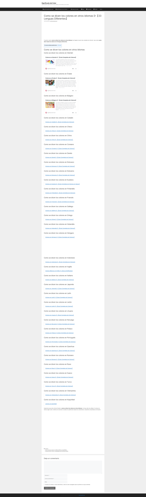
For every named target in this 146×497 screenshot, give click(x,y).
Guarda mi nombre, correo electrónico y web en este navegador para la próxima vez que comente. (67, 484)
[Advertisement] (73, 32)
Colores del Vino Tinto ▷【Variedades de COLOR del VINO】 (56, 451)
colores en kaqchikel (51, 403)
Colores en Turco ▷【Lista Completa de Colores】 (59, 386)
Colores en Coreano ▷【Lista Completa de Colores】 (60, 148)
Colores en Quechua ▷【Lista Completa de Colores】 (60, 350)
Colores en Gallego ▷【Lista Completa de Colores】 (59, 210)
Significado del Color (49, 3)
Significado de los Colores (61, 9)
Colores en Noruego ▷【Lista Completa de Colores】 (60, 324)
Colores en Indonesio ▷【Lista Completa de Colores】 (60, 262)
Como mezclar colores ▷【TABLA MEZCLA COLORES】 (56, 449)
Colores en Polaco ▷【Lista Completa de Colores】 (59, 333)
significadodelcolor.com (48, 9)
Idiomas (46, 448)
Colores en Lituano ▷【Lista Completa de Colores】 (59, 315)
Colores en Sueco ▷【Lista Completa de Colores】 (59, 377)
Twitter (95, 9)
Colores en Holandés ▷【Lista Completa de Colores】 (60, 228)
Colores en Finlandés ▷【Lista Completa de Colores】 (60, 193)
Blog (83, 9)
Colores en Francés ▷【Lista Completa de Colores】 (59, 201)
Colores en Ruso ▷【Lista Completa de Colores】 (59, 368)
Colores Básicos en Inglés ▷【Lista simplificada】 (59, 271)
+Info (101, 9)
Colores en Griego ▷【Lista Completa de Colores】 (59, 219)
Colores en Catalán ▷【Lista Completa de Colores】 (59, 122)
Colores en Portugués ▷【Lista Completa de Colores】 (60, 341)
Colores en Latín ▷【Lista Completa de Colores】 (59, 297)
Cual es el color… (75, 9)
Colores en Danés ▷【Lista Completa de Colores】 (59, 157)
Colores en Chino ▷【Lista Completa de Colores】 (59, 139)
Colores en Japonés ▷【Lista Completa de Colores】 (60, 288)
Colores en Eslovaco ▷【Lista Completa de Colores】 (60, 166)
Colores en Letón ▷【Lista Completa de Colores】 (59, 306)
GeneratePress (82, 495)
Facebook (89, 9)
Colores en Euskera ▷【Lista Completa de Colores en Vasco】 (62, 184)
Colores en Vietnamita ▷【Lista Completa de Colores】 (60, 395)
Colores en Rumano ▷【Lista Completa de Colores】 (60, 359)
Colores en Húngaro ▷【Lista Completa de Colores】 (60, 237)
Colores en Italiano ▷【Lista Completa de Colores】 (59, 279)
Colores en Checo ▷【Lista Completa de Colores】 (59, 130)
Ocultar (59, 45)
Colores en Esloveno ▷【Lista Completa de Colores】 (60, 175)
